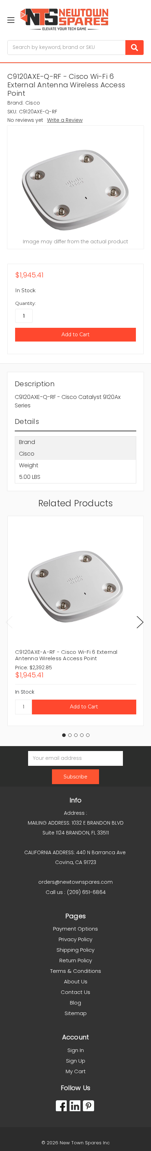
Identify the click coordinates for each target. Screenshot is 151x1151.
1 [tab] (64, 735)
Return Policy (75, 960)
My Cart (76, 1071)
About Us (75, 981)
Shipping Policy (75, 949)
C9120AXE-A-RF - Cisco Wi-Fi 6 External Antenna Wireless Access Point (66, 655)
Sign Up (75, 1060)
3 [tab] (76, 735)
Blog (75, 1002)
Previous (9, 622)
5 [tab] (88, 735)
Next (140, 622)
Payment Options (75, 928)
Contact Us (75, 992)
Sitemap (76, 1013)
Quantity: (25, 303)
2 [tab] (70, 735)
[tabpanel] (75, 621)
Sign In (75, 1050)
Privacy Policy (75, 939)
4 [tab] (82, 735)
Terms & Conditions (75, 971)
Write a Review (65, 120)
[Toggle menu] (10, 20)
